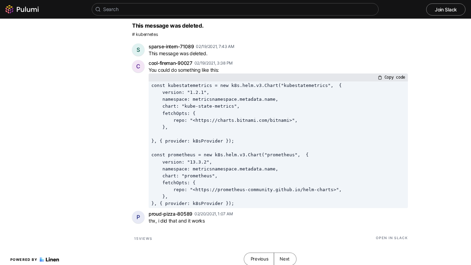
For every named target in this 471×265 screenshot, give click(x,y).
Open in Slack (392, 238)
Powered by (24, 259)
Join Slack (446, 9)
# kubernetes (145, 34)
